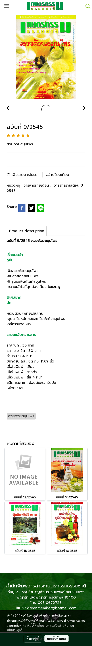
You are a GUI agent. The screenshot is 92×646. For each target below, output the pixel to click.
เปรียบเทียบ (59, 174)
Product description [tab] (26, 231)
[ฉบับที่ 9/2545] (46, 57)
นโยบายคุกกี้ (15, 630)
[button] (86, 6)
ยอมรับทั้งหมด (56, 638)
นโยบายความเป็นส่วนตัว (52, 625)
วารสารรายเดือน (36, 185)
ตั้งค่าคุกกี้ (33, 638)
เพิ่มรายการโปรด (24, 174)
